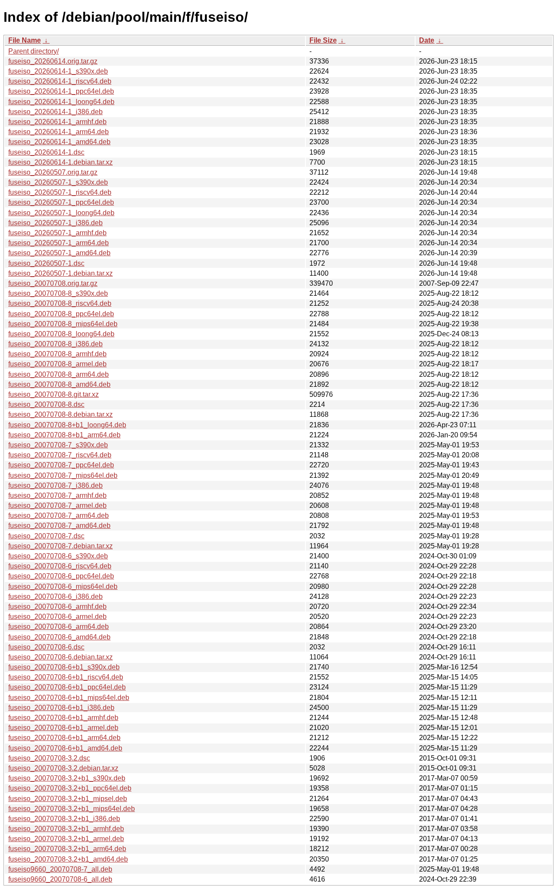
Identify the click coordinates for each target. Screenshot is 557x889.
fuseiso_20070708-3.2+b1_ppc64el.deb (69, 788)
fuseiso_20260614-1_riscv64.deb (59, 81)
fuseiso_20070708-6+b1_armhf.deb (63, 717)
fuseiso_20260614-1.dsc (46, 152)
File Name (24, 40)
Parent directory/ (33, 51)
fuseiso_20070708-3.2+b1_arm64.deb (67, 848)
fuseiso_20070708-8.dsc (46, 404)
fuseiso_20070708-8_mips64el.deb (62, 324)
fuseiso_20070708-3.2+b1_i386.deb (64, 818)
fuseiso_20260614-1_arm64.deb (58, 131)
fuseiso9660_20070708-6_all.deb (60, 879)
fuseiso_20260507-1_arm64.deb (58, 243)
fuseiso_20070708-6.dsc (46, 647)
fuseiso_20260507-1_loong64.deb (61, 212)
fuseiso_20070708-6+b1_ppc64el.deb (67, 687)
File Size (323, 40)
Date (426, 40)
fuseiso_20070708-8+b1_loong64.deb (67, 425)
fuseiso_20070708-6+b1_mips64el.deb (68, 697)
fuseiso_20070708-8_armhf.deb (57, 354)
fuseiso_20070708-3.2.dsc (49, 758)
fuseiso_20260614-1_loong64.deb (61, 101)
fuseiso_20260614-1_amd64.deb (59, 141)
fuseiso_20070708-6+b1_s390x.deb (64, 667)
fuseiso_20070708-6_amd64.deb (59, 637)
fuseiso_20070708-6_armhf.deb (57, 606)
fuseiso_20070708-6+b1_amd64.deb (65, 748)
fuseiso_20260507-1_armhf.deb (57, 233)
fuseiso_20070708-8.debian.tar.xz (60, 414)
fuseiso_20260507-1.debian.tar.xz (60, 273)
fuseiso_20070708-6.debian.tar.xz (60, 657)
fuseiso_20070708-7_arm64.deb (58, 515)
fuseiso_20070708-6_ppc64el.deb (61, 576)
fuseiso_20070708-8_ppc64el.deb (61, 314)
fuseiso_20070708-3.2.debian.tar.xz (63, 768)
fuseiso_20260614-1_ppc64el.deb (61, 91)
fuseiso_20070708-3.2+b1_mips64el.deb (71, 808)
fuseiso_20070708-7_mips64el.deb (62, 475)
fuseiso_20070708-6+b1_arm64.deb (64, 737)
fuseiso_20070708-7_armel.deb (57, 505)
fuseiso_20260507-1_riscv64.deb (59, 192)
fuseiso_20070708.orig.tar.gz (52, 283)
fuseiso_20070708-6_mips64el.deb (62, 586)
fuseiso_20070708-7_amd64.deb (59, 525)
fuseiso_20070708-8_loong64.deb (61, 334)
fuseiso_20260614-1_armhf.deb (57, 121)
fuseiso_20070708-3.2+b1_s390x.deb (66, 778)
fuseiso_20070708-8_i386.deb (55, 344)
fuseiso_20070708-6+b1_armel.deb (63, 727)
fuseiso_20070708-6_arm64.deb (58, 626)
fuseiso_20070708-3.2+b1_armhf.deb (66, 828)
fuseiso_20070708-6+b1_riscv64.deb (65, 677)
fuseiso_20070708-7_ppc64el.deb (61, 465)
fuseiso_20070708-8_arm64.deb (58, 374)
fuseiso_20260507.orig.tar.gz (52, 172)
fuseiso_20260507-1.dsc (46, 263)
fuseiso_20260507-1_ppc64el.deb (61, 202)
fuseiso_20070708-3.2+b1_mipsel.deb (67, 798)
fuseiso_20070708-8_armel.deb (57, 364)
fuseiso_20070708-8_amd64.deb (59, 384)
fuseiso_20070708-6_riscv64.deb (59, 566)
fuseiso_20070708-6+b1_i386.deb (61, 707)
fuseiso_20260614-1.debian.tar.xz (60, 162)
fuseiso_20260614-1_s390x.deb (58, 71)
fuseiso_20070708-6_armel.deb (57, 616)
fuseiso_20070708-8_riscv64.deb (59, 303)
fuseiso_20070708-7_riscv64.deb (59, 455)
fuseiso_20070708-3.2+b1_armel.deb (66, 838)
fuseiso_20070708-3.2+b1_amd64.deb (68, 859)
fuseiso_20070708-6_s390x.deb (58, 556)
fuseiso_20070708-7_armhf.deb (57, 495)
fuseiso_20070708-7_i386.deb (55, 485)
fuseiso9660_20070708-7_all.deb (60, 869)
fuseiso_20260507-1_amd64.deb (59, 253)
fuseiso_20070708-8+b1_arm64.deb (64, 435)
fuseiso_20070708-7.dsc (46, 536)
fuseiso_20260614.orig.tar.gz (52, 61)
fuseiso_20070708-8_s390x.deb (58, 293)
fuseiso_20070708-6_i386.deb (55, 596)
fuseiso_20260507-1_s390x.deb (58, 182)
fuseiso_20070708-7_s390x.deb (58, 445)
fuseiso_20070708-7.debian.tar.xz (60, 546)
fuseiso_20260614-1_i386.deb (55, 111)
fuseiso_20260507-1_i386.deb (55, 222)
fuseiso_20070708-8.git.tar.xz (53, 394)
